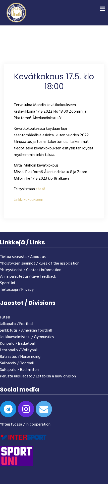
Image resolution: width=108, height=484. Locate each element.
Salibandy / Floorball (17, 363)
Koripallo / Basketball (17, 343)
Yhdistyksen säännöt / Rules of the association (39, 263)
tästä (40, 189)
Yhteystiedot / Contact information (30, 270)
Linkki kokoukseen (28, 200)
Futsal (5, 317)
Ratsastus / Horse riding (20, 356)
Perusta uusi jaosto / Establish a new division (38, 376)
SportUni (7, 283)
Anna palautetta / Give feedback (28, 276)
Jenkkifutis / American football (26, 330)
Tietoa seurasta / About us (23, 257)
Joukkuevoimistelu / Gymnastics (27, 337)
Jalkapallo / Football (16, 324)
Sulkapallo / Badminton (19, 370)
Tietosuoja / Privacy (17, 289)
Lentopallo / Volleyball (18, 350)
